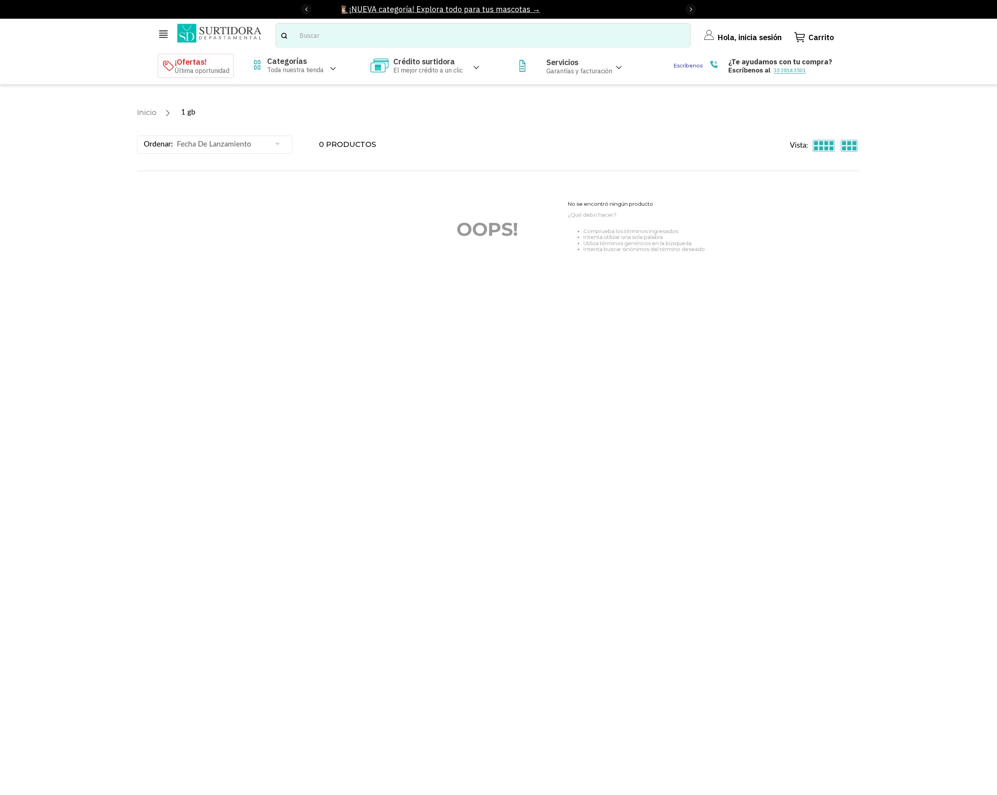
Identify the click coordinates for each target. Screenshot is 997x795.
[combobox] (483, 35)
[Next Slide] (690, 9)
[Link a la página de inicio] (147, 112)
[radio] (823, 146)
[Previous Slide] (306, 9)
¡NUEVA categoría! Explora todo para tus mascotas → (444, 9)
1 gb (188, 112)
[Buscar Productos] (284, 35)
